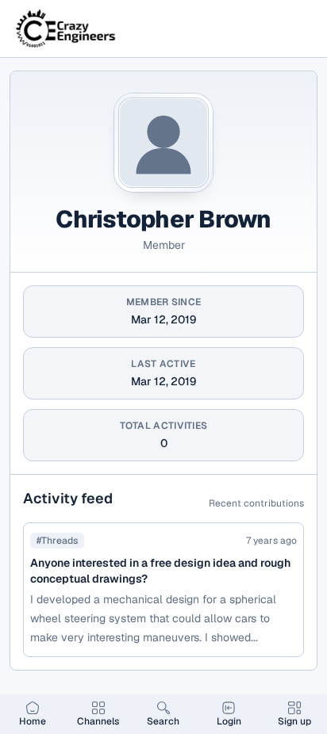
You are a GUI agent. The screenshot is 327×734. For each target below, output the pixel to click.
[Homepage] (66, 29)
